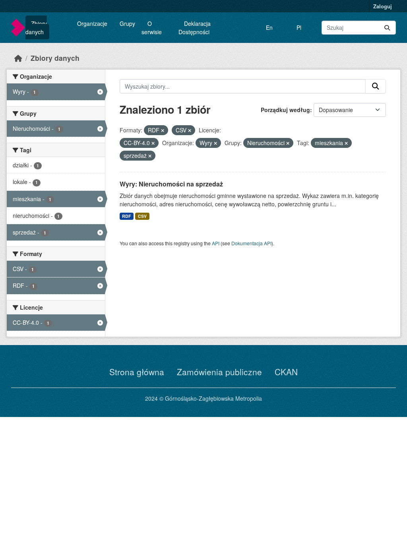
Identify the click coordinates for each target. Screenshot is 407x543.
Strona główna (136, 372)
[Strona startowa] (18, 58)
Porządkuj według (285, 110)
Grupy (127, 23)
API (215, 243)
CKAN (286, 372)
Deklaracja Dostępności (194, 27)
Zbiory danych (36, 27)
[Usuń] (162, 130)
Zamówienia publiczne (219, 372)
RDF (126, 216)
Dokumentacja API (251, 243)
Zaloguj (382, 6)
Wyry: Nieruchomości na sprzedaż (171, 183)
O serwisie (151, 27)
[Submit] (387, 28)
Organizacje (92, 23)
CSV (142, 216)
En (269, 27)
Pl (299, 27)
